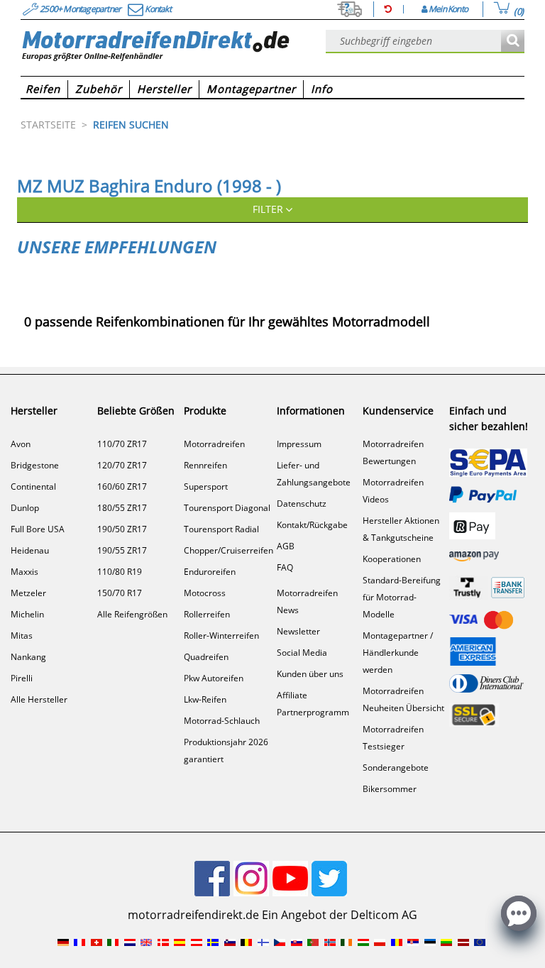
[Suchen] (512, 41)
